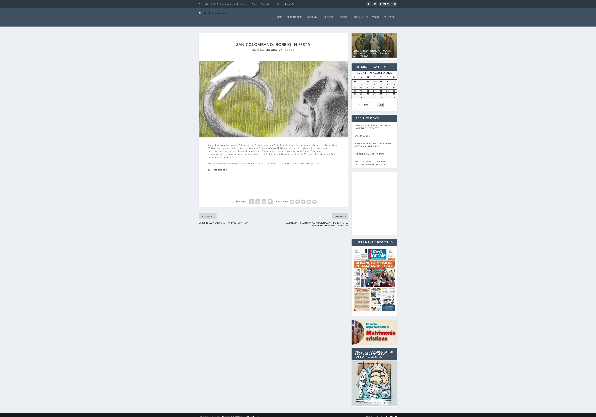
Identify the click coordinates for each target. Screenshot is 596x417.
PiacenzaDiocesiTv (285, 4)
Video (375, 17)
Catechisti (203, 4)
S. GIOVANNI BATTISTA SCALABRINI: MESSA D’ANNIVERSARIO (374, 145)
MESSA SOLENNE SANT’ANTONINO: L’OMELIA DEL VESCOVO (373, 127)
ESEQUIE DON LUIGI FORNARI (370, 153)
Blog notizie (294, 17)
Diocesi (328, 17)
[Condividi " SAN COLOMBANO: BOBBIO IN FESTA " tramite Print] (270, 202)
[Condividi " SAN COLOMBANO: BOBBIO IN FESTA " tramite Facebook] (251, 202)
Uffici (343, 17)
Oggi (381, 104)
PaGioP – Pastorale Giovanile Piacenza (229, 4)
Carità (254, 4)
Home (279, 17)
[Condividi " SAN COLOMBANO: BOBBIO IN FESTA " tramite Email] (264, 202)
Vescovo (312, 17)
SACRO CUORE (362, 135)
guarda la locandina (217, 169)
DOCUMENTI (361, 17)
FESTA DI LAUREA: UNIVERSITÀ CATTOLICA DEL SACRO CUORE (371, 163)
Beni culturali (267, 4)
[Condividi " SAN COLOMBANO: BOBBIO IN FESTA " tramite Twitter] (258, 202)
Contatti (389, 17)
